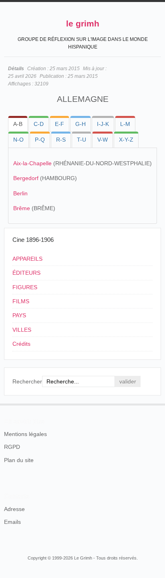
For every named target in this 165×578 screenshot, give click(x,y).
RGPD (12, 447)
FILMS (20, 301)
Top (156, 403)
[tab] (18, 124)
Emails (12, 522)
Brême (21, 208)
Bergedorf (25, 178)
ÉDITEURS (26, 273)
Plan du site (19, 460)
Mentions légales (25, 434)
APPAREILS (27, 259)
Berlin (20, 193)
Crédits (21, 344)
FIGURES (24, 287)
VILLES (21, 330)
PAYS (19, 315)
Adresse (14, 509)
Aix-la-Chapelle (32, 163)
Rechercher (27, 381)
